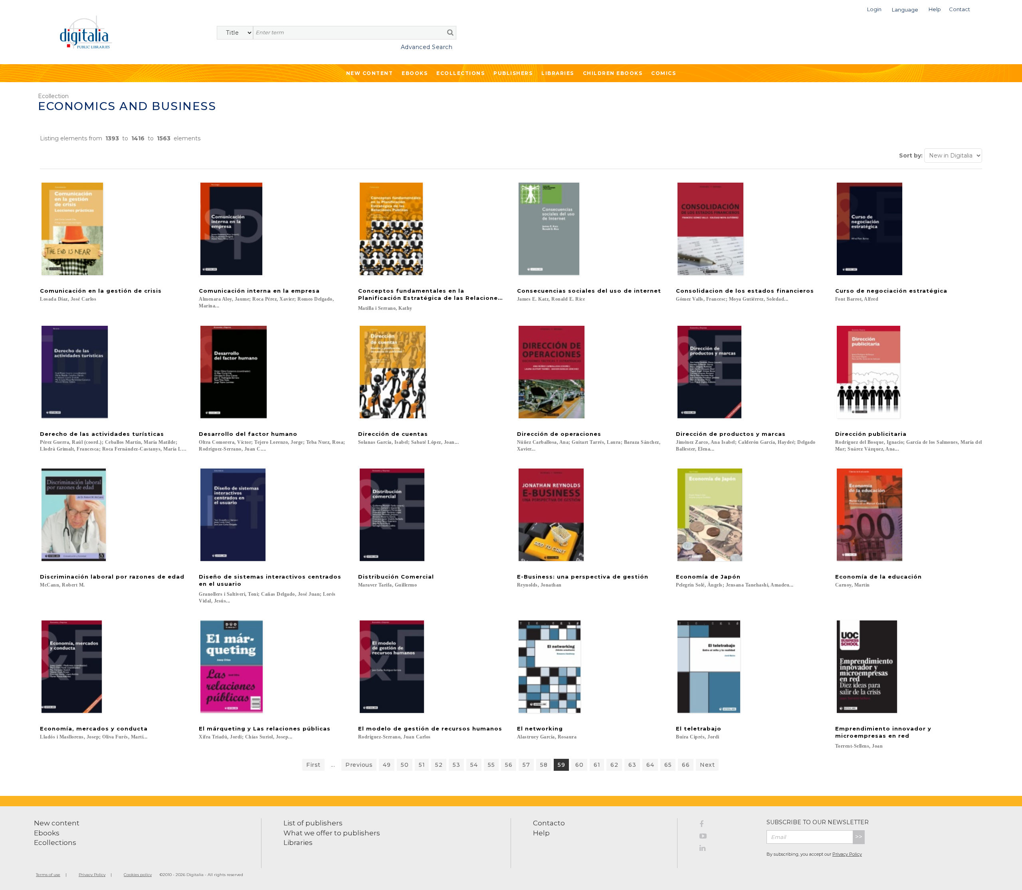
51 (422, 764)
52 (438, 764)
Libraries (557, 73)
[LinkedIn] (727, 849)
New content (56, 823)
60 (579, 764)
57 (526, 764)
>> (858, 837)
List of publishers (313, 823)
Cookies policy (138, 874)
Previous (358, 764)
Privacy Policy (847, 854)
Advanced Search (426, 47)
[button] (874, 8)
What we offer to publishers (331, 833)
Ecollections (460, 73)
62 (614, 764)
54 (473, 764)
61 (597, 764)
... (333, 764)
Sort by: (911, 155)
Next (707, 764)
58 (543, 764)
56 (508, 764)
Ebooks (415, 73)
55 (491, 764)
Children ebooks (613, 73)
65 (667, 764)
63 (632, 764)
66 (685, 764)
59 (561, 764)
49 (386, 764)
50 (404, 764)
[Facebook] (727, 825)
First (313, 764)
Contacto (549, 823)
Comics (663, 73)
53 (456, 764)
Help (541, 833)
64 (650, 764)
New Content (369, 73)
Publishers (513, 73)
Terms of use (48, 874)
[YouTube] (727, 837)
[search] (450, 32)
